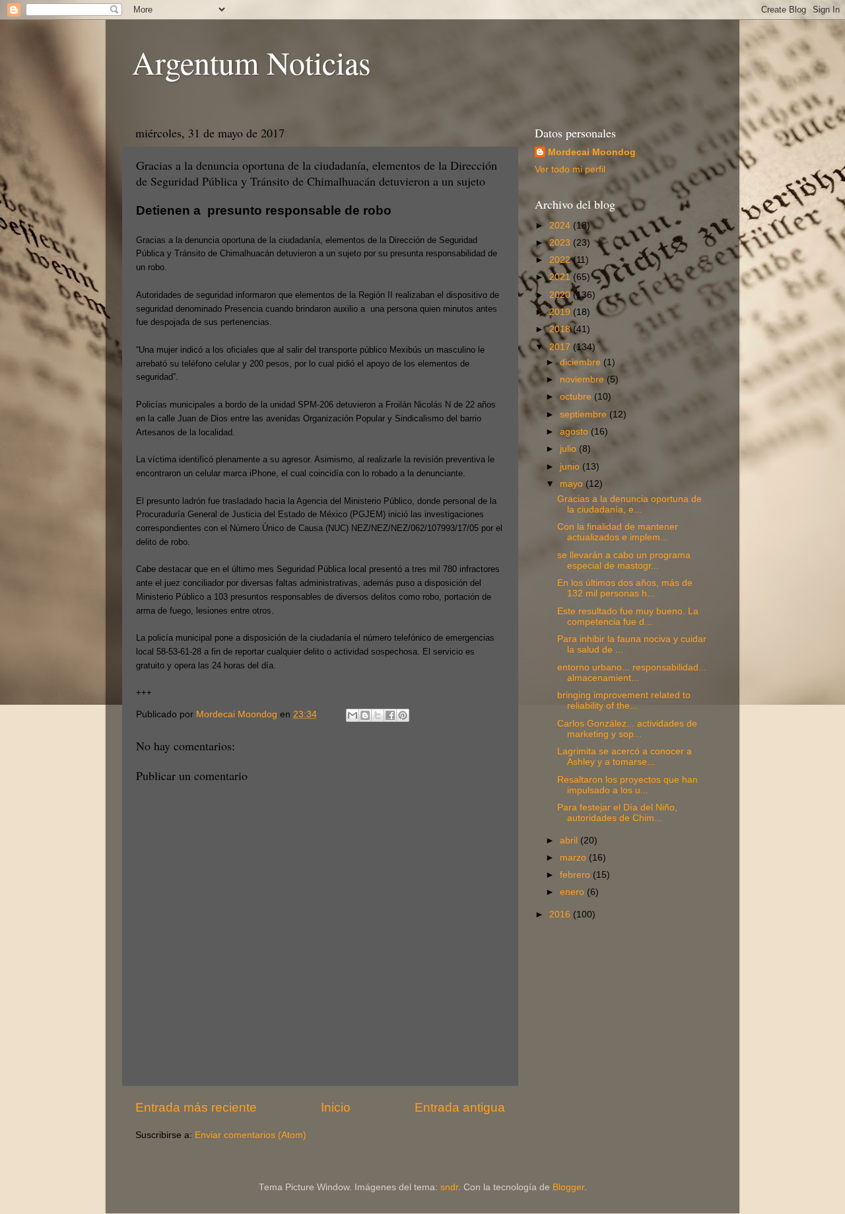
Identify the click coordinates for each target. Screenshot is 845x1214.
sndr (449, 1187)
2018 (561, 329)
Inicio (336, 1107)
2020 (561, 295)
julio (569, 449)
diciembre (581, 362)
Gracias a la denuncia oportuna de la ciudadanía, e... (629, 504)
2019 (561, 312)
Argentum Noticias (251, 62)
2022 (561, 260)
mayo (573, 484)
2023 (561, 243)
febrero (576, 875)
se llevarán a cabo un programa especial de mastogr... (624, 560)
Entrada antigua (460, 1107)
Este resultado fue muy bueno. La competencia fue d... (627, 616)
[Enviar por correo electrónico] (352, 715)
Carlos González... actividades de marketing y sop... (627, 729)
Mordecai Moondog (592, 152)
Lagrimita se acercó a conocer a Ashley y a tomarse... (624, 756)
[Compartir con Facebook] (390, 715)
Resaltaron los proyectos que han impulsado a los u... (627, 785)
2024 (561, 226)
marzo (574, 858)
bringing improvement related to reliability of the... (624, 700)
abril (570, 840)
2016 (561, 914)
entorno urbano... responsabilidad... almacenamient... (631, 672)
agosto (575, 432)
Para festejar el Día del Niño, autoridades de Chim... (617, 813)
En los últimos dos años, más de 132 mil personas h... (625, 588)
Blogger (568, 1187)
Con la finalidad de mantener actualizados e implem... (617, 532)
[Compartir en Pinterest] (402, 715)
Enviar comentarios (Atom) (250, 1135)
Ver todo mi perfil (570, 169)
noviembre (583, 379)
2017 (561, 347)
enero (573, 892)
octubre (577, 397)
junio (571, 467)
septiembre (584, 414)
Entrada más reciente (196, 1107)
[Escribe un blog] (365, 715)
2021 (561, 277)
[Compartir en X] (377, 715)
